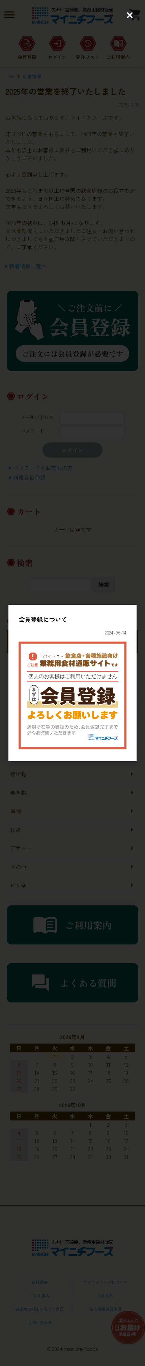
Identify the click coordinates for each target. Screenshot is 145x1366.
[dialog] (72, 683)
